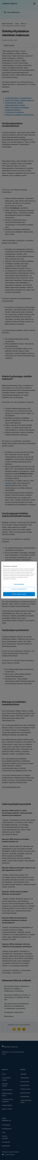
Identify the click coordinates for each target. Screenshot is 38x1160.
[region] (19, 580)
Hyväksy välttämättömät (19, 589)
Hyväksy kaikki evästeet (19, 594)
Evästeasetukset (19, 584)
